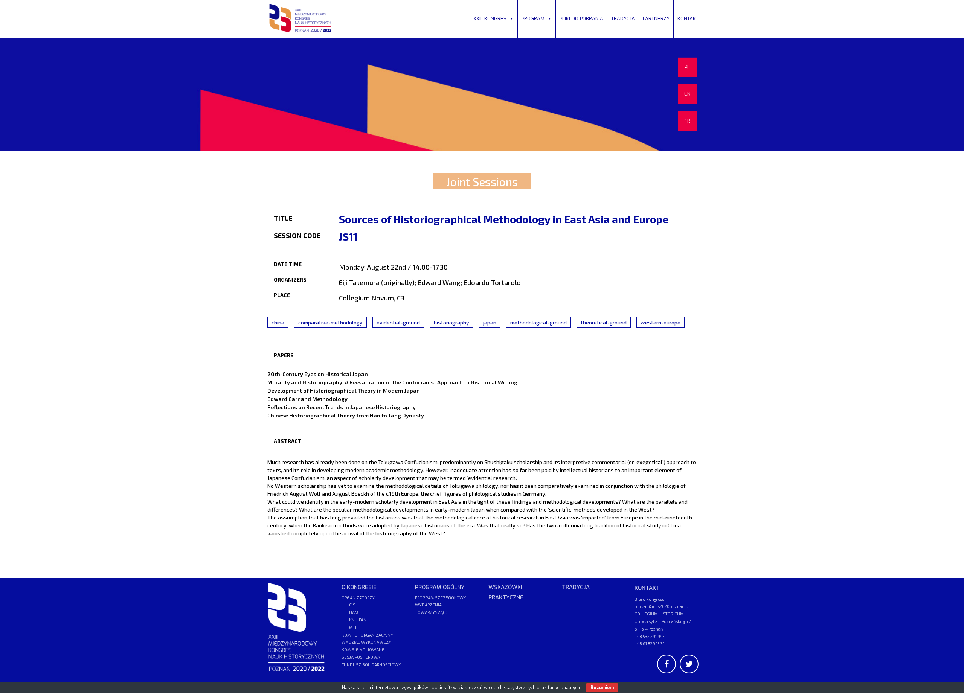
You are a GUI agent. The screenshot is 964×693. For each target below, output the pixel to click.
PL (687, 67)
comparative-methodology (330, 322)
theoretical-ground (604, 322)
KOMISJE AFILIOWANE (363, 650)
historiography (451, 322)
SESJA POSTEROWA (361, 657)
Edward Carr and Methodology (307, 398)
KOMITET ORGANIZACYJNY (367, 635)
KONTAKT (688, 18)
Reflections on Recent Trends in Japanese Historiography (341, 407)
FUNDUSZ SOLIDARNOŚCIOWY (371, 665)
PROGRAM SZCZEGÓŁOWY (440, 598)
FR (687, 121)
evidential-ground (398, 322)
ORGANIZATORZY (358, 598)
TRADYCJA (623, 18)
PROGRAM (533, 18)
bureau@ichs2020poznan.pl (662, 606)
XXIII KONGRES (489, 18)
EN (687, 94)
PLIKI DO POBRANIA (581, 18)
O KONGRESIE (359, 587)
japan (489, 322)
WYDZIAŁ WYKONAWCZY (366, 642)
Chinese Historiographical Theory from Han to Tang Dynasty (345, 415)
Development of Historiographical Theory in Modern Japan (343, 390)
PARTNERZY (656, 18)
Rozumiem (602, 688)
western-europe (660, 322)
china (278, 322)
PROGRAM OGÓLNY (439, 587)
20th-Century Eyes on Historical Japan (317, 373)
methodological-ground (538, 322)
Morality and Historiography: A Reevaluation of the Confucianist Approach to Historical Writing (392, 382)
